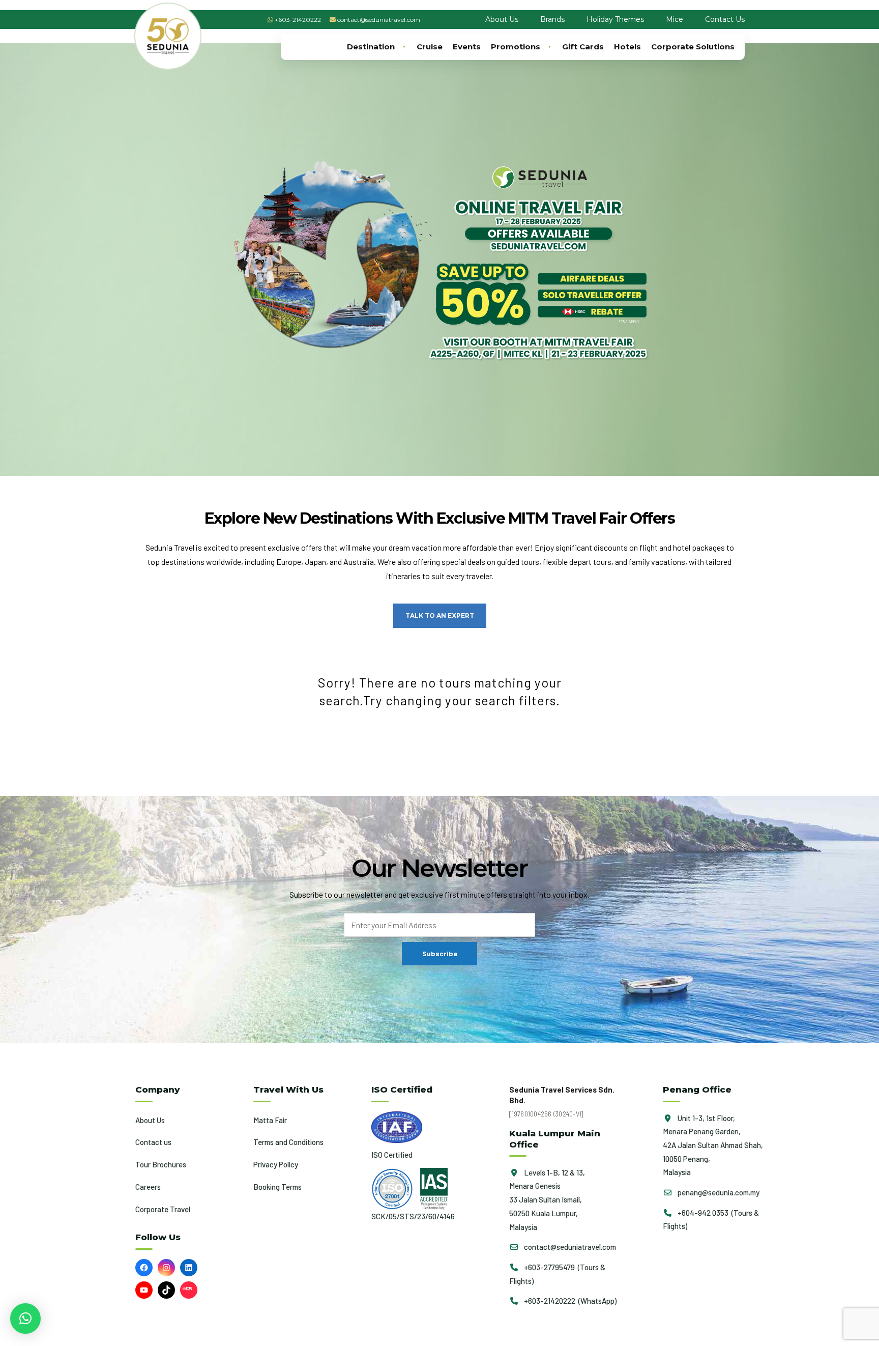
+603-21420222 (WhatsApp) (569, 1300)
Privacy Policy (275, 1164)
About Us (501, 19)
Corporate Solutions (693, 46)
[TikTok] (166, 1290)
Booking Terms (277, 1186)
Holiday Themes (615, 19)
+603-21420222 (298, 19)
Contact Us (725, 19)
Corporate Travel (162, 1209)
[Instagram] (166, 1267)
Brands (552, 19)
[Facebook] (144, 1267)
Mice (674, 19)
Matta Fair (270, 1120)
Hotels (627, 46)
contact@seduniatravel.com (378, 19)
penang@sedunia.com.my (717, 1192)
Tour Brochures (160, 1164)
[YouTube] (144, 1290)
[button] (25, 1318)
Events (467, 46)
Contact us (153, 1142)
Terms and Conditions (288, 1142)
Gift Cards (583, 46)
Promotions (515, 46)
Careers (148, 1186)
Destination (371, 46)
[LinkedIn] (188, 1267)
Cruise (430, 46)
